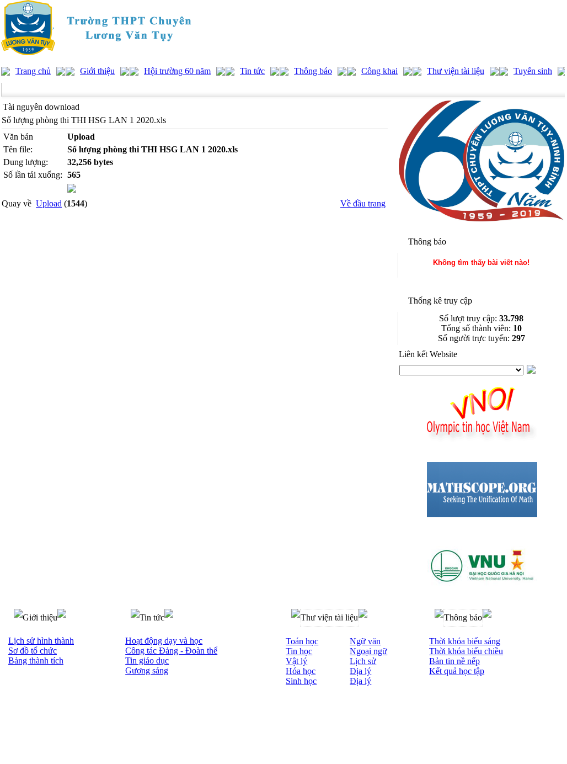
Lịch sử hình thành (41, 640)
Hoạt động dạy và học (163, 640)
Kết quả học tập (456, 671)
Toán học (302, 641)
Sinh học (301, 681)
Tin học (299, 651)
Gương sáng (146, 670)
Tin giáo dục (147, 660)
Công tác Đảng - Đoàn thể (171, 650)
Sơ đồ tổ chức (32, 650)
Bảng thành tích (35, 660)
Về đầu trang (363, 203)
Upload (49, 203)
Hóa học (300, 671)
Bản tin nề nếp (454, 661)
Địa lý (360, 671)
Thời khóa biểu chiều (466, 651)
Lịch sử (363, 661)
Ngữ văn (365, 641)
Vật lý (296, 661)
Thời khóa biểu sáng (464, 641)
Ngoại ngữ (368, 651)
